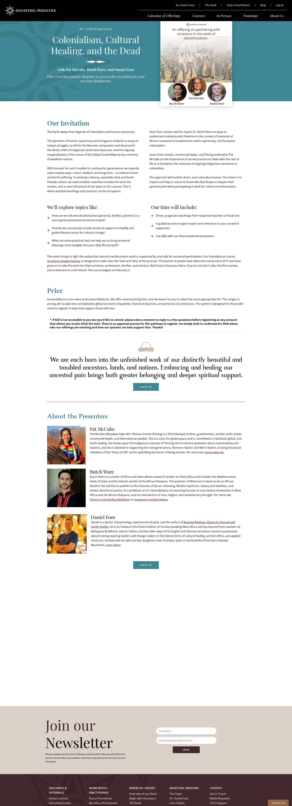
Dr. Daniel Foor (185, 5)
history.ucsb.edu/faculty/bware (110, 499)
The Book (210, 5)
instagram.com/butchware (151, 499)
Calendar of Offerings (163, 16)
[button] (146, 323)
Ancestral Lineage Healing (63, 261)
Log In (280, 5)
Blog (263, 5)
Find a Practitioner (238, 5)
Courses (198, 16)
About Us (277, 16)
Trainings (250, 16)
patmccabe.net (214, 452)
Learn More (113, 545)
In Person (224, 16)
